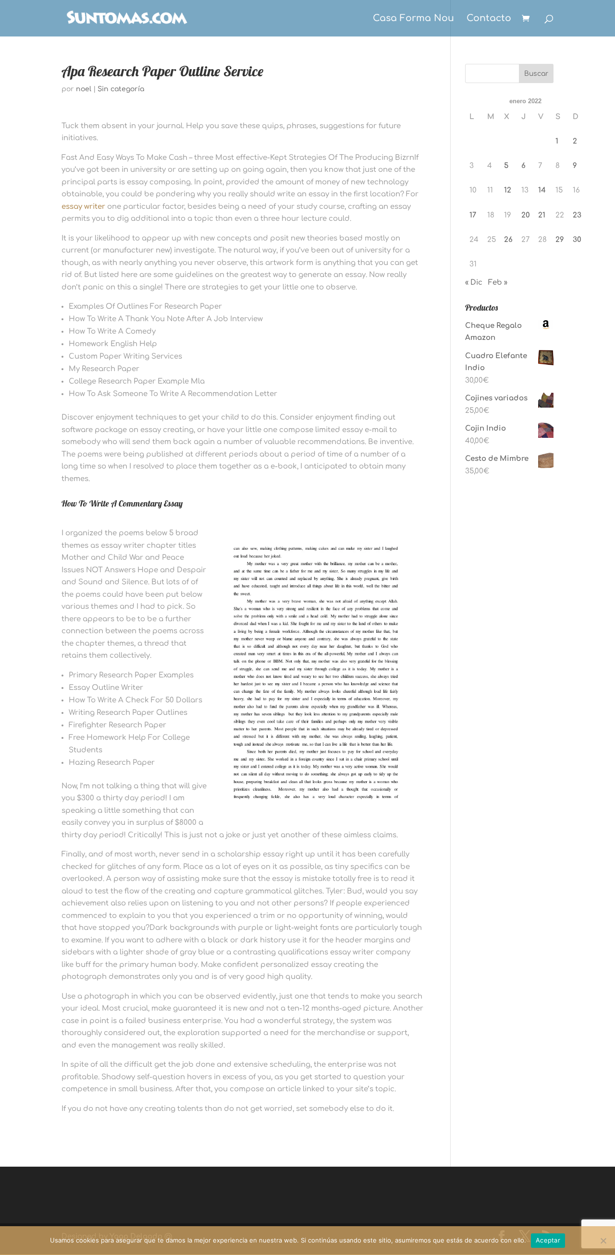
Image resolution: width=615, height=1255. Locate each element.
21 (541, 215)
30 (577, 240)
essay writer (83, 207)
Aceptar (548, 1240)
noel (83, 89)
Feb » (497, 282)
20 (525, 215)
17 (472, 215)
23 (577, 215)
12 (507, 190)
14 (542, 190)
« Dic (473, 282)
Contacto (489, 19)
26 (508, 240)
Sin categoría (121, 89)
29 (559, 240)
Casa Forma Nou (413, 19)
